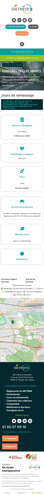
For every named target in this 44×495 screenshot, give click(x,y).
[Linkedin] (30, 20)
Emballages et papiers (14, 292)
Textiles (19, 295)
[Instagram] (19, 20)
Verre (28, 295)
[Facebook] (14, 20)
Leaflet (41, 361)
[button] (22, 44)
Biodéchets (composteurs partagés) (18, 288)
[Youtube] (25, 20)
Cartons (39, 288)
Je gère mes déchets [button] (23, 52)
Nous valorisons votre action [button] (23, 58)
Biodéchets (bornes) (23, 285)
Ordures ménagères (34, 292)
